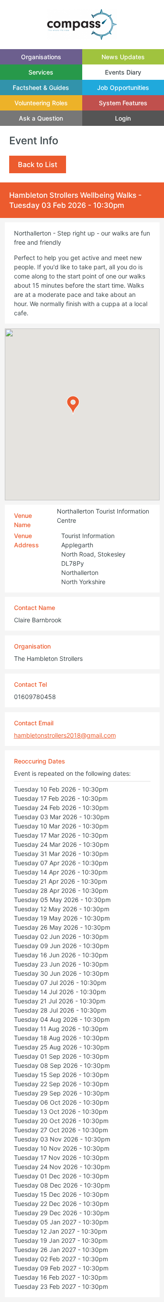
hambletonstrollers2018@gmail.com (65, 735)
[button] (73, 405)
